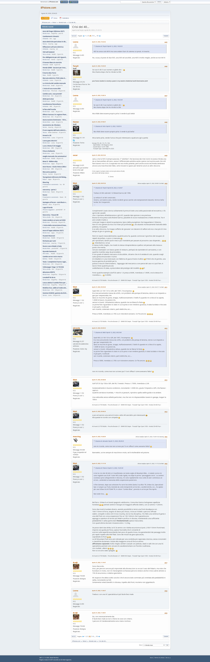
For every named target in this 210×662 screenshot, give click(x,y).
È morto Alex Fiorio (49, 73)
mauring (77, 436)
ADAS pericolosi (48, 99)
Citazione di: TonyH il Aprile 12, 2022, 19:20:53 (108, 46)
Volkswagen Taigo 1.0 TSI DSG (53, 267)
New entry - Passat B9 (50, 215)
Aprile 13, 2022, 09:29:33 (99, 328)
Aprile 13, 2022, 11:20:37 (99, 590)
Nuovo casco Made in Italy (52, 246)
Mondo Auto (46, 33)
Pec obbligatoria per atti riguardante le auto (55, 57)
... (95, 36)
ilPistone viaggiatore (48, 210)
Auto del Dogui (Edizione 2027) (54, 31)
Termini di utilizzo (159, 657)
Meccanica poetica (49, 172)
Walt (75, 183)
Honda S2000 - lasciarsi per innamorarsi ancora (55, 68)
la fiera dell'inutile (49, 109)
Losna (75, 42)
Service (45, 127)
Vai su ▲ (168, 657)
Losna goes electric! (50, 141)
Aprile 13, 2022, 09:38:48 (99, 380)
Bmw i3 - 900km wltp (50, 161)
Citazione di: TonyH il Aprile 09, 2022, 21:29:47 (108, 188)
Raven (45, 195)
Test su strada (46, 54)
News (44, 75)
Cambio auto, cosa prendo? (52, 94)
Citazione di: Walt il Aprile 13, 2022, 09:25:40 (108, 332)
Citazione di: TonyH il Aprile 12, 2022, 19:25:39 (108, 100)
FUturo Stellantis (49, 151)
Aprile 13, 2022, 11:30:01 (99, 613)
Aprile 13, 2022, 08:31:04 (99, 155)
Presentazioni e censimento (50, 184)
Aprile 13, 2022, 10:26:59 (99, 436)
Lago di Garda (47, 207)
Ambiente (45, 38)
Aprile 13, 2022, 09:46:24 (99, 411)
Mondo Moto (46, 122)
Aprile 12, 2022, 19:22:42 (99, 42)
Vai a (140, 645)
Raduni (45, 179)
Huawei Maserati (49, 236)
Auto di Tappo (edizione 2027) (53, 231)
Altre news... (46, 253)
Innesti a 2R (47, 135)
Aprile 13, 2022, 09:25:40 (99, 287)
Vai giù (74, 36)
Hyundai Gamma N (49, 251)
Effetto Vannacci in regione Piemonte (55, 115)
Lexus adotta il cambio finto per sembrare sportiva (55, 283)
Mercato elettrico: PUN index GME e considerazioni (55, 78)
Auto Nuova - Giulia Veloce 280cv (54, 167)
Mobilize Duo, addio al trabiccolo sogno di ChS (55, 288)
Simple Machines (54, 657)
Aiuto (151, 657)
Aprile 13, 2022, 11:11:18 (99, 463)
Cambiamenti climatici (51, 36)
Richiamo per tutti (49, 241)
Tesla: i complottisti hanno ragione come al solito (55, 262)
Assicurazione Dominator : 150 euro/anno (55, 120)
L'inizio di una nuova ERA (52, 89)
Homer (76, 122)
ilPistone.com (48, 7)
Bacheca (45, 204)
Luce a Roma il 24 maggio (52, 146)
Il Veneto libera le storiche (52, 63)
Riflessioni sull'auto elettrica (53, 47)
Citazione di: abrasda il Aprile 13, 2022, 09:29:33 (109, 441)
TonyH (75, 66)
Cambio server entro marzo (52, 257)
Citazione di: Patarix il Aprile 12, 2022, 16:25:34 (109, 468)
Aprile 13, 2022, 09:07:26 (99, 183)
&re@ (75, 562)
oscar (75, 155)
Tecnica (45, 44)
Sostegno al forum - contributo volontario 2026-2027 (55, 202)
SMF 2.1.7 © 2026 (44, 657)
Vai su (74, 636)
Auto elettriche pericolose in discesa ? (55, 42)
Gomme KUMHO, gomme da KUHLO (55, 293)
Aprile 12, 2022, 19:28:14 (99, 95)
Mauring (46, 182)
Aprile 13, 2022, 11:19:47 (99, 562)
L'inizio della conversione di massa (55, 225)
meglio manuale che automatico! (54, 156)
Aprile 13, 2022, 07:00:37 (99, 122)
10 (97, 36)
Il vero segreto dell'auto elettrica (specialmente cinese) (55, 130)
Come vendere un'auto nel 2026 (54, 220)
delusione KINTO (49, 272)
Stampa (166, 36)
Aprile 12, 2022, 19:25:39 (99, 66)
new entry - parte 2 (49, 190)
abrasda (76, 328)
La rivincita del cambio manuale (54, 83)
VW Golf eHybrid (48, 52)
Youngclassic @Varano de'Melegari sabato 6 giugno (55, 177)
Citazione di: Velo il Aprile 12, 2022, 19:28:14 (108, 126)
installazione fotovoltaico (52, 104)
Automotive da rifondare (51, 125)
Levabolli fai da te (49, 277)
